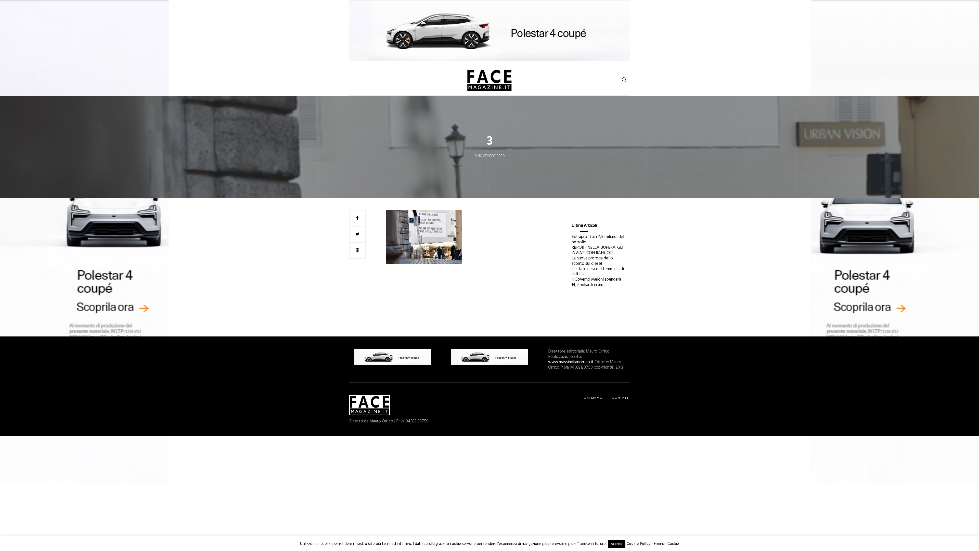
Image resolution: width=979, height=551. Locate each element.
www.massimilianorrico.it (571, 362)
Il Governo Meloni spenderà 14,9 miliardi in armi (596, 282)
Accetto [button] (616, 544)
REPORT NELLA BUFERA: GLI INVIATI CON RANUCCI (597, 250)
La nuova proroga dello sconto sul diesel (592, 261)
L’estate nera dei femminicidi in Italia (598, 272)
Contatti (621, 397)
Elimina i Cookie (666, 544)
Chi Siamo (593, 397)
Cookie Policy (638, 544)
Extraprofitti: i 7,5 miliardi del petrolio (598, 239)
